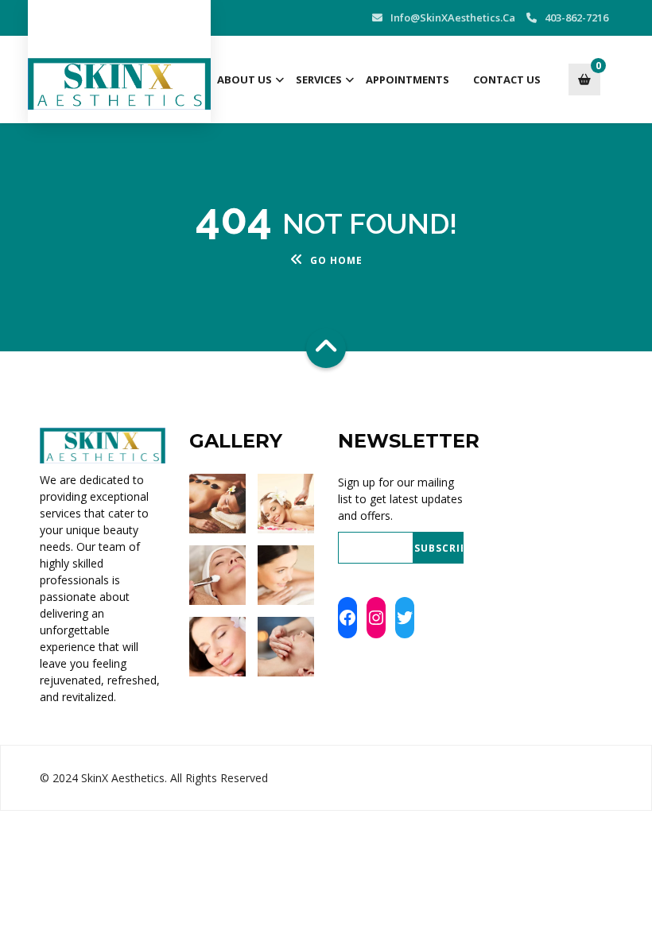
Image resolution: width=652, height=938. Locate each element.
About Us (244, 79)
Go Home (336, 260)
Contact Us (507, 79)
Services (319, 79)
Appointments (407, 79)
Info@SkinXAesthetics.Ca (452, 17)
